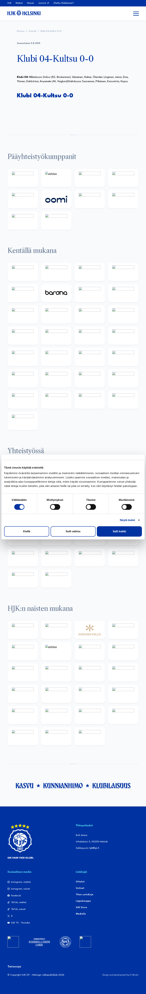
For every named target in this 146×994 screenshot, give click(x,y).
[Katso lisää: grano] (89, 378)
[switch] (55, 507)
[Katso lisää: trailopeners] (123, 272)
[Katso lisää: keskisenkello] (89, 630)
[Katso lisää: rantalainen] (56, 630)
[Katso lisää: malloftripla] (56, 357)
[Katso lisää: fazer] (22, 378)
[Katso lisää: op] (123, 178)
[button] (136, 13)
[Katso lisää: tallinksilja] (123, 199)
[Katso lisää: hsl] (123, 357)
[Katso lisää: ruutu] (22, 199)
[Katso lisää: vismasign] (89, 399)
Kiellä (26, 531)
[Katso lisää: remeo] (123, 399)
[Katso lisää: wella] (89, 672)
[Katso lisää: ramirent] (89, 357)
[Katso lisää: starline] (56, 336)
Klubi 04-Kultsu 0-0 (51, 31)
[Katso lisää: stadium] (22, 220)
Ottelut (80, 882)
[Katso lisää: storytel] (123, 293)
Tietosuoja (14, 966)
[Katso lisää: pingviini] (89, 272)
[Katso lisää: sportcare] (56, 557)
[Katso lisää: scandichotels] (22, 421)
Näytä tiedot (127, 520)
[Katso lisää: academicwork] (22, 357)
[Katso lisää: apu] (123, 314)
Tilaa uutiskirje (84, 894)
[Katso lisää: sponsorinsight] (56, 578)
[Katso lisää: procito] (123, 557)
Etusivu (21, 31)
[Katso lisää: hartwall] (89, 178)
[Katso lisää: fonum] (123, 651)
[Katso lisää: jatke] (56, 314)
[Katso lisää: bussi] (123, 336)
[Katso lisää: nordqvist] (22, 293)
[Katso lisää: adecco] (89, 293)
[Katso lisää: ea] (22, 399)
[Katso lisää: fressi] (56, 672)
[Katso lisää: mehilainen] (56, 220)
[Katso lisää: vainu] (89, 651)
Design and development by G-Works (120, 975)
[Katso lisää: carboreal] (56, 272)
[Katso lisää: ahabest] (22, 557)
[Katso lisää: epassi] (123, 672)
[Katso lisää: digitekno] (22, 314)
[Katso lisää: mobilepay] (22, 272)
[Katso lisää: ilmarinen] (89, 336)
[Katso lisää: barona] (56, 293)
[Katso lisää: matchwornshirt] (22, 736)
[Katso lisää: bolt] (89, 199)
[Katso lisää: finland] (56, 694)
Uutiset (32, 31)
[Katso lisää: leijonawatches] (89, 314)
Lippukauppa (83, 901)
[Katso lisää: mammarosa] (22, 578)
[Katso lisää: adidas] (56, 178)
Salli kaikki (119, 531)
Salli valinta (73, 531)
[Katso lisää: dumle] (56, 378)
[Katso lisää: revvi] (22, 178)
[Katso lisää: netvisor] (56, 399)
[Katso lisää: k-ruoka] (123, 378)
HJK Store (81, 907)
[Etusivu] (23, 13)
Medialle (81, 914)
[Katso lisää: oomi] (56, 199)
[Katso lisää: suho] (89, 557)
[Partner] (13, 942)
